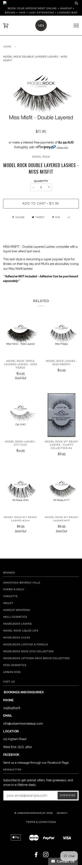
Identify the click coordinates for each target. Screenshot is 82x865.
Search (62, 813)
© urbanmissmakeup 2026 (34, 813)
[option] (41, 97)
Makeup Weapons (16, 609)
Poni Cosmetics (14, 665)
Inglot (8, 603)
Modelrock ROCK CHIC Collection (28, 651)
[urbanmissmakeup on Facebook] (36, 855)
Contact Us (65, 861)
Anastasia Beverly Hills (21, 582)
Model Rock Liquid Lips (20, 630)
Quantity (41, 181)
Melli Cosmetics (15, 616)
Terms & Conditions (41, 822)
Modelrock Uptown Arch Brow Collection (36, 658)
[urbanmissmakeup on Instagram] (46, 855)
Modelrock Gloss (16, 637)
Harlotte (10, 596)
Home (7, 46)
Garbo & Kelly (13, 589)
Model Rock (41, 156)
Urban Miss (12, 672)
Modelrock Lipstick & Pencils (25, 644)
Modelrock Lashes (17, 623)
